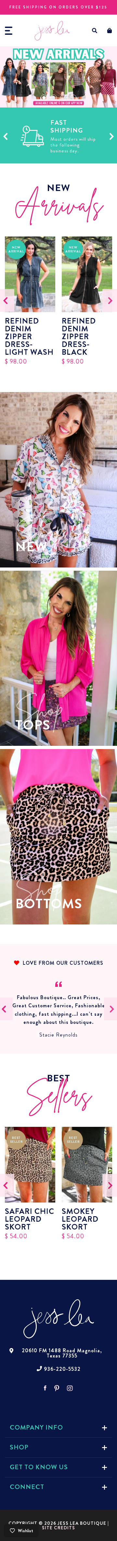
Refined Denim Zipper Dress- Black (79, 336)
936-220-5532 (62, 1369)
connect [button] (27, 1487)
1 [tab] (44, 98)
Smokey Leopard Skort (80, 1219)
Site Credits (58, 1527)
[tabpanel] (58, 77)
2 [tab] (53, 98)
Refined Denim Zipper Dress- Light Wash (29, 336)
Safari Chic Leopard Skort (29, 1219)
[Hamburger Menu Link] (8, 31)
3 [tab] (63, 98)
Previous (5, 136)
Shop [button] (19, 1447)
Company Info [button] (36, 1427)
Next (112, 136)
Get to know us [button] (39, 1467)
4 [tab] (73, 98)
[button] (95, 30)
